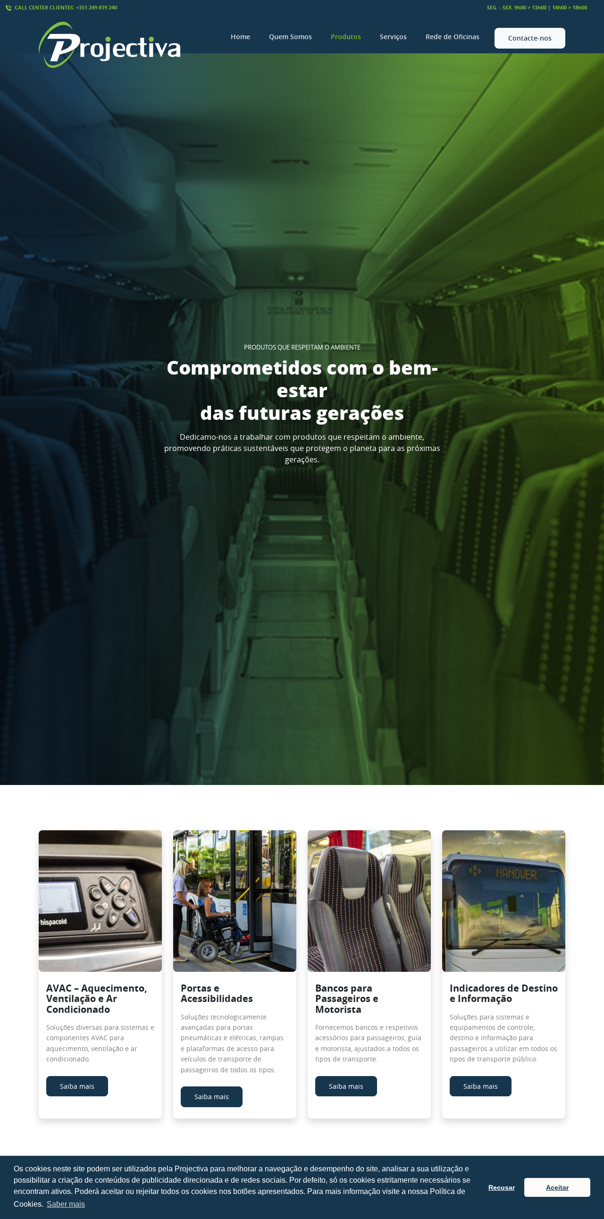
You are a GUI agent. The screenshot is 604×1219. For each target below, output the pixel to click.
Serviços (393, 36)
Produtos (346, 36)
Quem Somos (290, 36)
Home (240, 36)
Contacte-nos (530, 37)
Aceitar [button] (557, 1187)
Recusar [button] (501, 1187)
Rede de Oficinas (452, 36)
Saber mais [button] (66, 1204)
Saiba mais (77, 1086)
